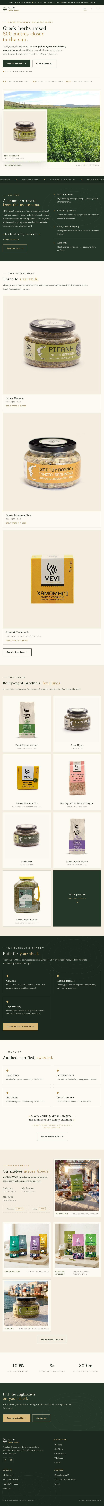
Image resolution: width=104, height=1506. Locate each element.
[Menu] (98, 9)
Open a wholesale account (20, 1026)
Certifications (60, 1453)
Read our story (15, 248)
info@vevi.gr (8, 1475)
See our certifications (52, 1136)
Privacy (81, 1500)
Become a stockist (17, 63)
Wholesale (58, 1458)
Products (58, 1445)
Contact (57, 1462)
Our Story (58, 1449)
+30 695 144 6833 (10, 1484)
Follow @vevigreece (52, 1339)
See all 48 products (17, 652)
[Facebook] (5, 1460)
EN (85, 9)
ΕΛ (91, 9)
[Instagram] (11, 1460)
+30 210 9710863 (10, 1479)
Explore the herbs (44, 63)
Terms (87, 1500)
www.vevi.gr (8, 1488)
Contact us (41, 1418)
